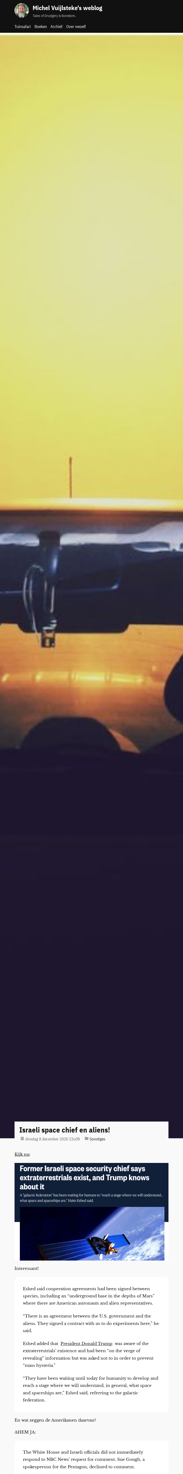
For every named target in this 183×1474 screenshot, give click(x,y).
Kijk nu (22, 1154)
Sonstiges (97, 1139)
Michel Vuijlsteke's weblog (67, 8)
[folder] (87, 1138)
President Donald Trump (86, 1343)
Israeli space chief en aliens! (64, 1129)
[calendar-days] (22, 1138)
